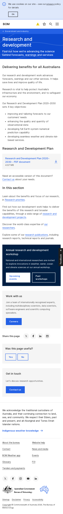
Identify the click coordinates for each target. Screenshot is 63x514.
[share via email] (47, 336)
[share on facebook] (33, 336)
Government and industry (17, 31)
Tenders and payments (13, 468)
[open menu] (57, 24)
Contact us (8, 179)
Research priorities (15, 199)
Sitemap (6, 499)
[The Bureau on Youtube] (28, 479)
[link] (22, 430)
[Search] (51, 24)
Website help (38, 442)
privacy (50, 4)
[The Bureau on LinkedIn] (36, 479)
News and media (40, 449)
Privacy (26, 499)
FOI (33, 462)
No (22, 357)
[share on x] (26, 336)
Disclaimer (16, 499)
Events (35, 455)
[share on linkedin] (40, 336)
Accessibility (37, 499)
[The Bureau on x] (5, 479)
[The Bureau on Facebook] (13, 479)
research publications (36, 234)
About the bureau (11, 442)
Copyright (6, 505)
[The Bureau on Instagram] (20, 479)
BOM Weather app (11, 455)
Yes (11, 357)
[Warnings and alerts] (38, 24)
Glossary (6, 462)
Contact (6, 449)
